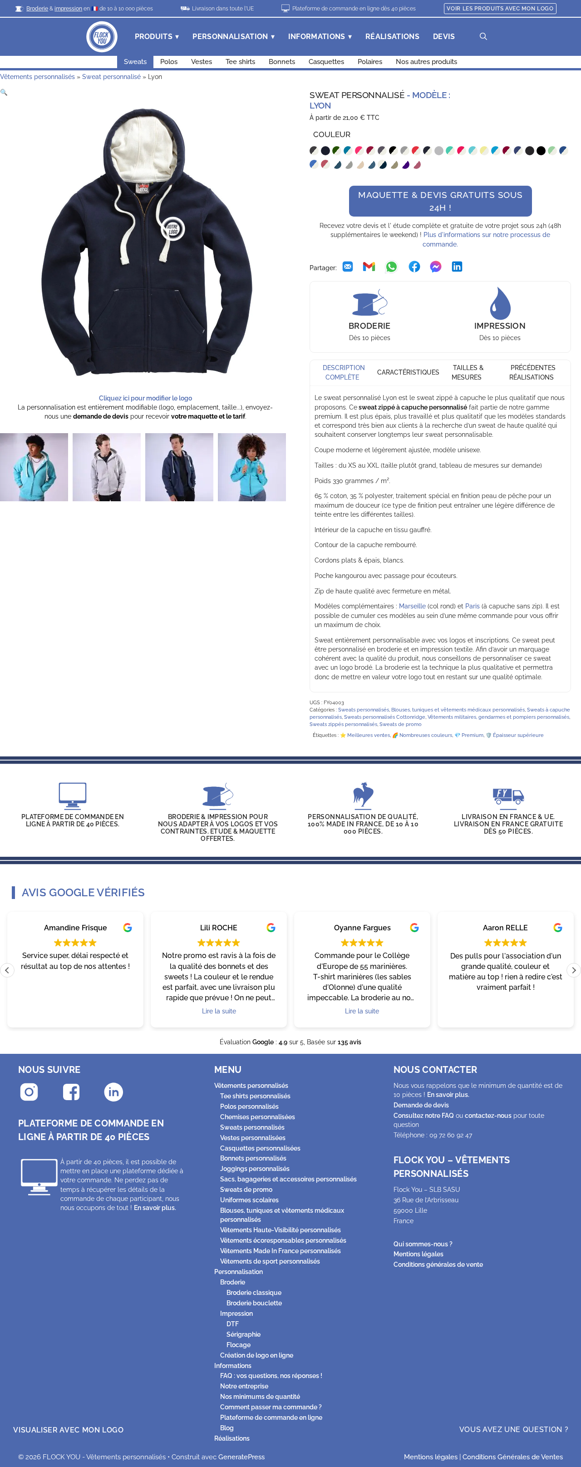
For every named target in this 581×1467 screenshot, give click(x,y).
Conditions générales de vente (438, 1264)
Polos (168, 62)
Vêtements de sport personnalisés (270, 1261)
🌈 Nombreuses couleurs (422, 735)
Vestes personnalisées (253, 1137)
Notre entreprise (244, 1386)
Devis (444, 36)
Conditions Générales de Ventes (513, 1457)
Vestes (201, 62)
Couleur (331, 134)
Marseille (412, 606)
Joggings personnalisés (255, 1168)
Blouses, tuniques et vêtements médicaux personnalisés (458, 710)
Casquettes (326, 62)
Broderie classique (253, 1292)
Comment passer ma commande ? (271, 1407)
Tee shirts (240, 62)
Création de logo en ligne (256, 1355)
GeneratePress (241, 1457)
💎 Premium (468, 735)
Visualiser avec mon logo (68, 1430)
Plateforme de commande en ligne (271, 1417)
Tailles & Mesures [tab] (467, 373)
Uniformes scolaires (249, 1200)
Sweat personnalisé (111, 76)
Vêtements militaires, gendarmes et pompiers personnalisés (498, 717)
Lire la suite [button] (219, 1011)
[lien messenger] (436, 268)
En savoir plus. (155, 1207)
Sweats (135, 62)
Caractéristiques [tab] (408, 372)
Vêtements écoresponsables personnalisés (283, 1240)
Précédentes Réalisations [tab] (532, 373)
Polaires (370, 62)
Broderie (232, 1282)
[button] (4, 92)
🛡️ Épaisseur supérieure (515, 735)
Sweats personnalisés (363, 710)
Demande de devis (421, 1105)
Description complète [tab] (343, 373)
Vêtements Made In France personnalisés (280, 1251)
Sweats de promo (400, 724)
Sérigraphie (243, 1334)
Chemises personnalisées (257, 1117)
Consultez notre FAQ (424, 1115)
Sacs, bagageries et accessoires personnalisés (288, 1179)
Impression (236, 1313)
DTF (232, 1324)
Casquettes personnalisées (260, 1148)
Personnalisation (230, 36)
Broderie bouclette (254, 1303)
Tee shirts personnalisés (255, 1096)
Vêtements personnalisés (37, 76)
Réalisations (392, 36)
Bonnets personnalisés (253, 1158)
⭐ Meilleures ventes (365, 735)
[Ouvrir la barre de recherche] (483, 37)
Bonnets (282, 62)
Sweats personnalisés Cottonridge (384, 717)
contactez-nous (488, 1115)
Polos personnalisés (249, 1106)
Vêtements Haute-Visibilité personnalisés (280, 1230)
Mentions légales (418, 1254)
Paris (472, 606)
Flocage (238, 1344)
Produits (154, 36)
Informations (316, 36)
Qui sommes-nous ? (423, 1244)
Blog (227, 1428)
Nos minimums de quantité (260, 1396)
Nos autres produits (426, 62)
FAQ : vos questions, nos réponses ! (271, 1375)
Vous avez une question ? (514, 1429)
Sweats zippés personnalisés (343, 724)
